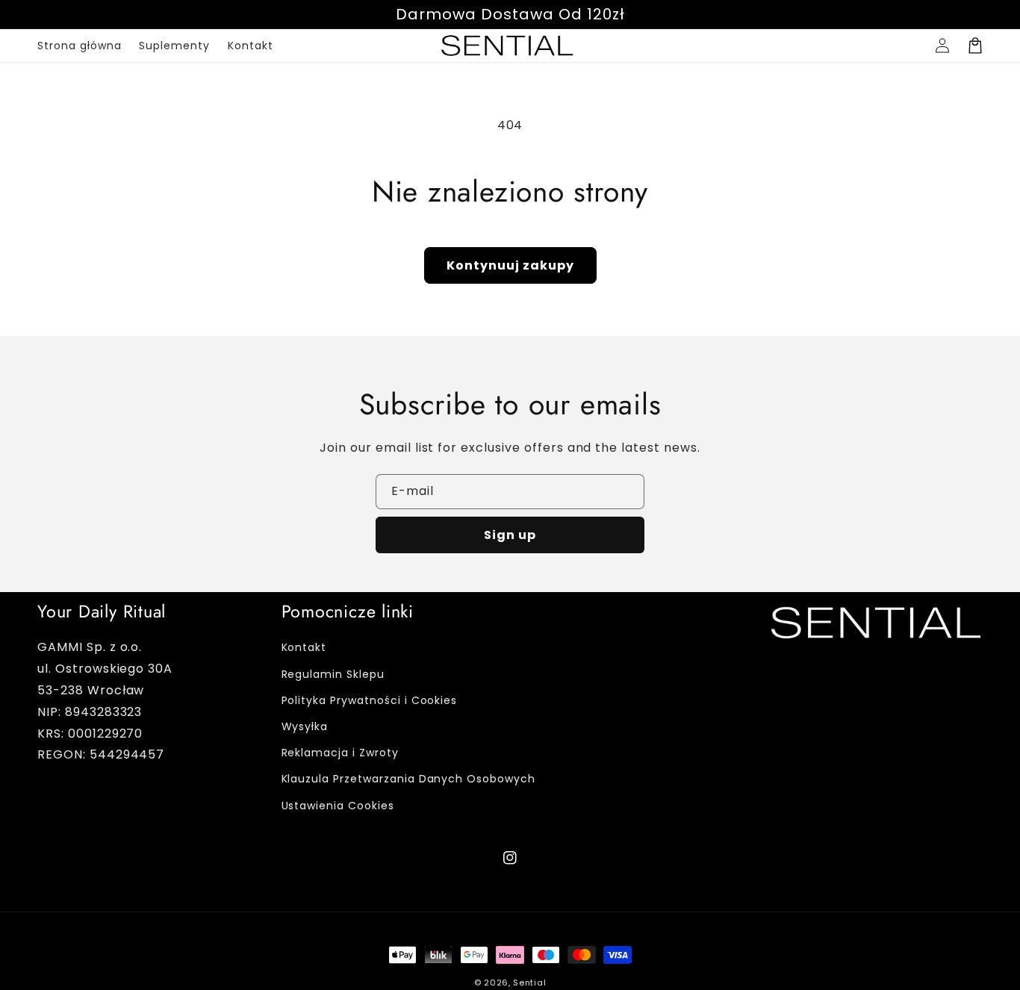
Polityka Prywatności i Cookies (370, 700)
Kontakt (304, 647)
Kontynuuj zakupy (510, 265)
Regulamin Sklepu (333, 674)
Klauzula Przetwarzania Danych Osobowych (408, 778)
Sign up (510, 535)
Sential (529, 983)
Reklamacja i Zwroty (340, 752)
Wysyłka (305, 726)
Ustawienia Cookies (338, 805)
